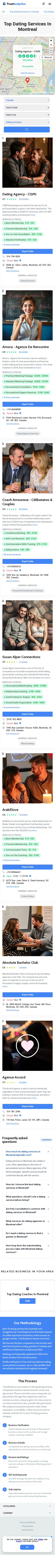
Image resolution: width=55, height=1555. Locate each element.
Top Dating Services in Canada (24, 11)
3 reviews (23, 1082)
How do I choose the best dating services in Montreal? (23, 1186)
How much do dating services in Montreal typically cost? (23, 1153)
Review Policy (27, 1530)
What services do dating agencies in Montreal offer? (25, 1223)
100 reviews (28, 60)
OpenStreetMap (38, 93)
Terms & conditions (27, 1522)
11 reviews (23, 662)
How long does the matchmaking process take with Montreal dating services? (24, 1249)
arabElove (10, 809)
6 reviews (23, 967)
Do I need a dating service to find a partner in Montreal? (24, 1235)
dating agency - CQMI (19, 194)
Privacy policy (27, 1526)
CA (3, 11)
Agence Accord (13, 1077)
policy (19, 1541)
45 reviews (23, 352)
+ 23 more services (11, 554)
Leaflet (26, 93)
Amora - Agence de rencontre (25, 347)
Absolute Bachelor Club (20, 962)
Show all (48, 57)
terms (40, 1540)
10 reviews (23, 815)
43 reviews (23, 509)
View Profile (27, 251)
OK (27, 1547)
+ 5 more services (11, 244)
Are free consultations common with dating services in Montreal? (25, 1211)
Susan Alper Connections (21, 657)
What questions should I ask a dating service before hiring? (25, 1198)
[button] (28, 80)
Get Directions (27, 73)
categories (9, 1506)
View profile (27, 66)
